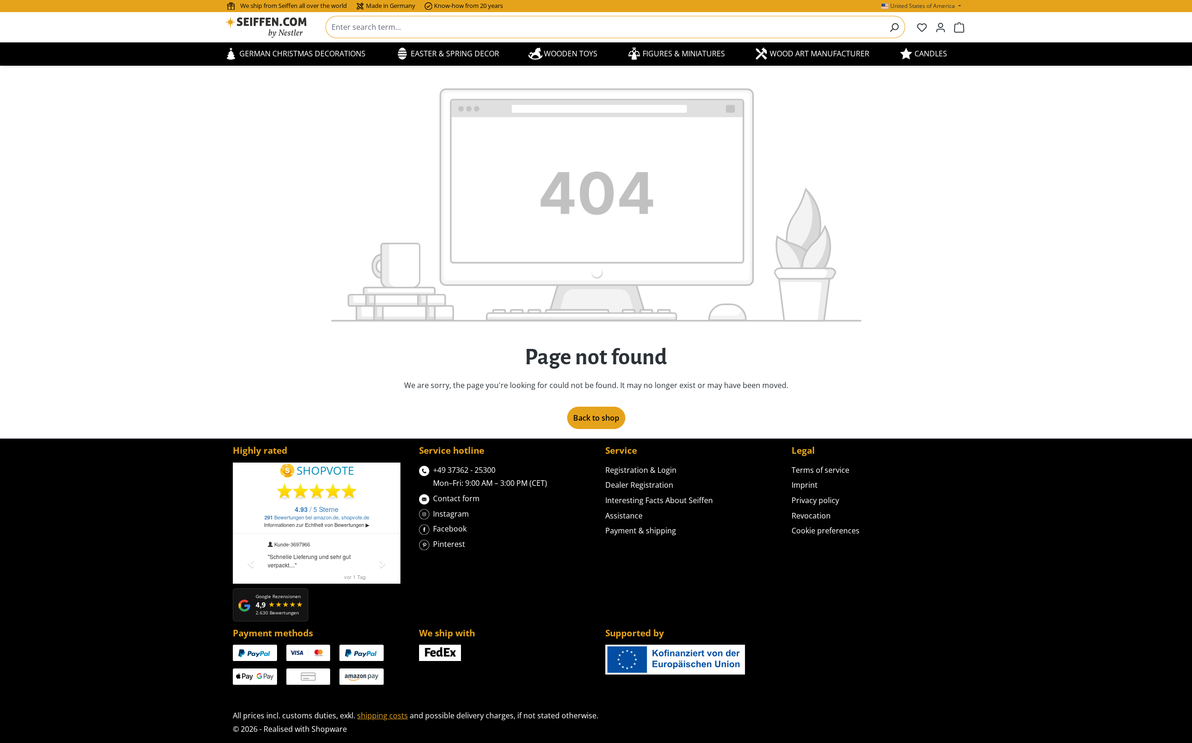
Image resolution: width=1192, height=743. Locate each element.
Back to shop (596, 418)
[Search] (894, 27)
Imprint (805, 485)
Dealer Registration (639, 485)
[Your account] (940, 27)
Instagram (451, 514)
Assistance (624, 516)
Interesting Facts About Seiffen (659, 500)
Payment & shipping (640, 530)
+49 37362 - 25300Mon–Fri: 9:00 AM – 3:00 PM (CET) (490, 477)
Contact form (456, 498)
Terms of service (820, 470)
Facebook (450, 529)
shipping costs (382, 715)
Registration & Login (641, 470)
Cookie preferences (826, 530)
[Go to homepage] (271, 27)
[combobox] (604, 27)
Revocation (811, 516)
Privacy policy (815, 500)
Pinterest (449, 544)
